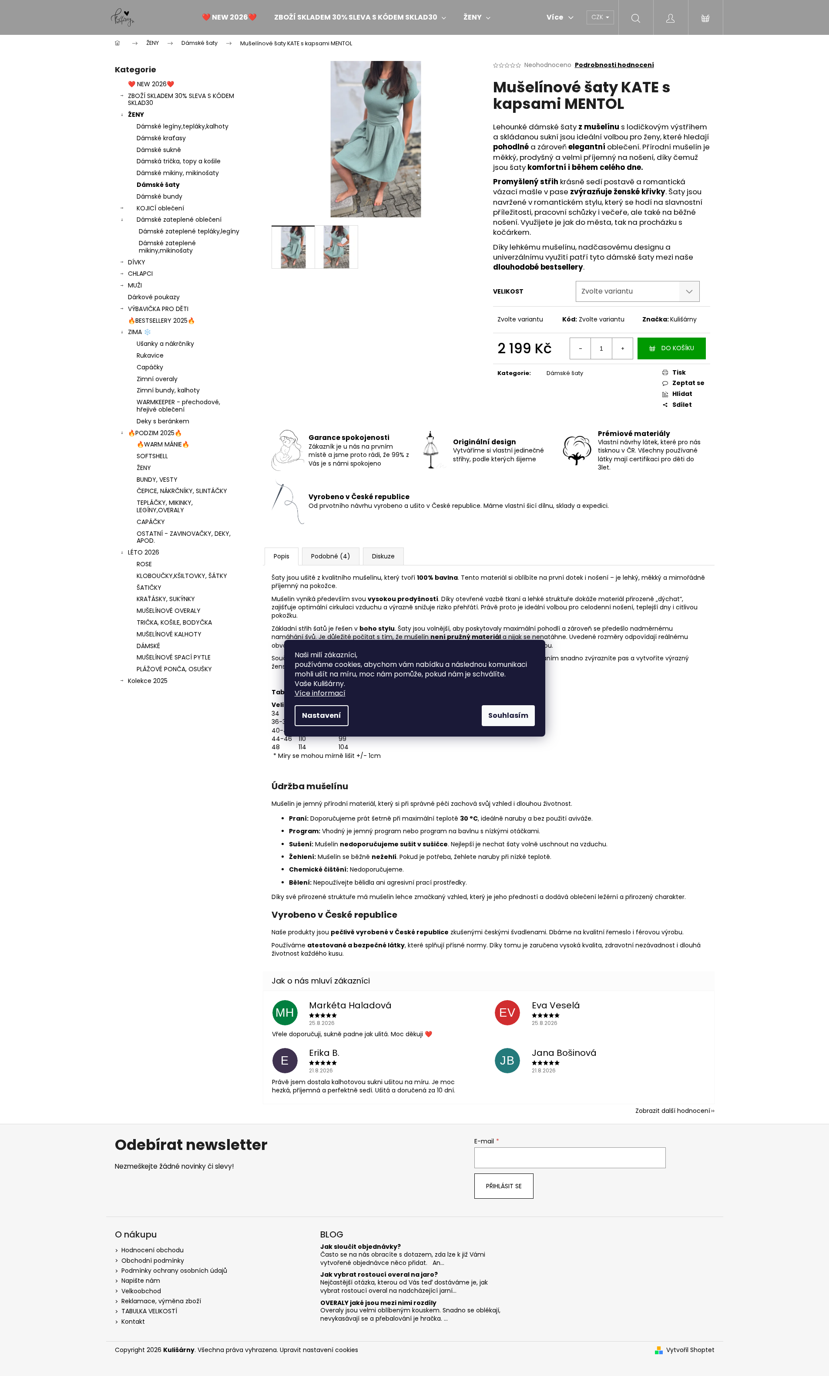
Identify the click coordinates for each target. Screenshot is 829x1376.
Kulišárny (683, 319)
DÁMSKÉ (148, 646)
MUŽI (135, 285)
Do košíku (677, 348)
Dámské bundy (159, 196)
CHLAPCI (140, 273)
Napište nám (140, 1280)
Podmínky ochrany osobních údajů (174, 1270)
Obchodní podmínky (152, 1260)
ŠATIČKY (149, 587)
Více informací (320, 693)
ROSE (144, 564)
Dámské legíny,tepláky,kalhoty (182, 126)
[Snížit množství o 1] (580, 348)
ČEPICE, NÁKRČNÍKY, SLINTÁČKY (182, 491)
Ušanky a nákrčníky (165, 343)
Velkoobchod (141, 1291)
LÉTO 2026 (143, 552)
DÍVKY (136, 262)
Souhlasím (508, 715)
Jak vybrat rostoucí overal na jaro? (379, 1274)
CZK (598, 17)
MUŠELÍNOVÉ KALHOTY (169, 634)
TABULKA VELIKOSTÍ (149, 1311)
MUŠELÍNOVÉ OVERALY (169, 610)
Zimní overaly (157, 379)
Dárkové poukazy (154, 297)
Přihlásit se (504, 1186)
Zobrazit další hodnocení (672, 1110)
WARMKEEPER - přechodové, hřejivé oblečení (178, 406)
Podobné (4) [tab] (330, 556)
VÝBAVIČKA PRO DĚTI (158, 308)
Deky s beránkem (163, 421)
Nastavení (321, 715)
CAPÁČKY (151, 521)
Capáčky (150, 367)
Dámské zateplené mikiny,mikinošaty (167, 247)
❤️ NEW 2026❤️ (151, 84)
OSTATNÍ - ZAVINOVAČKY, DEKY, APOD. (184, 537)
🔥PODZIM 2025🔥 (155, 433)
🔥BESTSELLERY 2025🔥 (161, 320)
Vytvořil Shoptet (690, 1350)
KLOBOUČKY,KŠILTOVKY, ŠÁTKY (182, 575)
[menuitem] (229, 17)
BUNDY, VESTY (157, 479)
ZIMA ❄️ (139, 332)
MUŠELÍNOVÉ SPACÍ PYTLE (174, 657)
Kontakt (133, 1321)
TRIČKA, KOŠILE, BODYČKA (174, 622)
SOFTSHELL (152, 456)
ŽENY (136, 114)
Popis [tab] (281, 556)
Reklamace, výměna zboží (161, 1301)
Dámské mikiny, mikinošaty (178, 173)
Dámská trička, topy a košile (179, 161)
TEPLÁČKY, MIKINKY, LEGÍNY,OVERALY (165, 506)
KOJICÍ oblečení (160, 208)
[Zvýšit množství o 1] (622, 348)
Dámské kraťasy (161, 138)
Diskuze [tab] (383, 556)
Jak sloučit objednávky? (360, 1247)
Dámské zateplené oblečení (179, 219)
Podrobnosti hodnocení (614, 65)
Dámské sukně (159, 149)
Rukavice (150, 355)
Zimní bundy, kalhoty (168, 390)
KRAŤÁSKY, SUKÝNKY (166, 599)
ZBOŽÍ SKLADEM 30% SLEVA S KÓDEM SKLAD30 (181, 99)
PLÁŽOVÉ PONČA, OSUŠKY (174, 669)
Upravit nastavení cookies (319, 1350)
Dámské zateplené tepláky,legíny (189, 231)
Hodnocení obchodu (152, 1250)
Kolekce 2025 (148, 680)
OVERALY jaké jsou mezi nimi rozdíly (378, 1303)
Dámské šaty (158, 184)
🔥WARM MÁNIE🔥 (163, 444)
